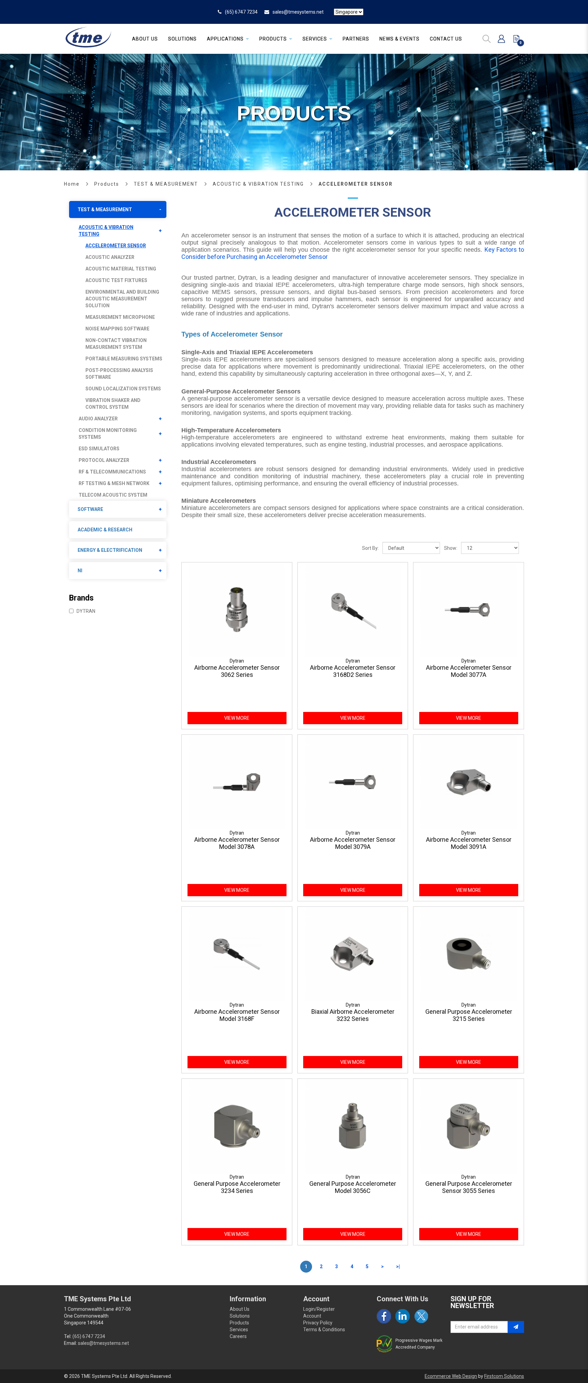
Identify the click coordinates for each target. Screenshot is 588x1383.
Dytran (85, 611)
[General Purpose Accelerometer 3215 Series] (468, 953)
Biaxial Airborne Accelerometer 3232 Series (352, 1015)
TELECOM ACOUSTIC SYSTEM (113, 495)
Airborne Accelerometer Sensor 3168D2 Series (352, 671)
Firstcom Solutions (504, 1376)
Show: (450, 548)
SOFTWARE (90, 509)
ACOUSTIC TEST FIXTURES (116, 280)
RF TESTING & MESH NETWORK (114, 483)
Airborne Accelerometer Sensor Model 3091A (468, 843)
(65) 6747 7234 (241, 12)
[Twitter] (421, 1316)
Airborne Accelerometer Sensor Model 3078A (237, 843)
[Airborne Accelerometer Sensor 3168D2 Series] (353, 609)
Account (312, 1316)
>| (398, 1266)
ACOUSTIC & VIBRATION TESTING (258, 184)
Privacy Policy (317, 1322)
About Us (239, 1309)
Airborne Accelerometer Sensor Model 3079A (352, 843)
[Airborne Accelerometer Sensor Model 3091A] (468, 781)
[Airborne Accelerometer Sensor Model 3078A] (237, 781)
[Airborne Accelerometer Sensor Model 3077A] (468, 609)
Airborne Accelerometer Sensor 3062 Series (237, 671)
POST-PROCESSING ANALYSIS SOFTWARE (119, 374)
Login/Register (319, 1309)
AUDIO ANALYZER (98, 418)
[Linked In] (402, 1316)
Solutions (240, 1316)
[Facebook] (384, 1316)
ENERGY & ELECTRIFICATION (110, 550)
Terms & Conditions (324, 1329)
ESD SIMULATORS (99, 448)
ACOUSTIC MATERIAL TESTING (120, 268)
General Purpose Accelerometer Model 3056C (352, 1187)
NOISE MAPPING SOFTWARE (117, 328)
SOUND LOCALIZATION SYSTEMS (123, 388)
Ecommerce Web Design (451, 1376)
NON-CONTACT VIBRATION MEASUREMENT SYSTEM (116, 344)
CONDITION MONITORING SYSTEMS (108, 434)
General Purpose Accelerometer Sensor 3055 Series (468, 1187)
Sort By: (370, 548)
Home (72, 184)
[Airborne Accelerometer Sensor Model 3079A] (353, 781)
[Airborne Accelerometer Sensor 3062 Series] (237, 609)
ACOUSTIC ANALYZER (109, 257)
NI (80, 570)
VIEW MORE (236, 718)
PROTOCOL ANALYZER (104, 460)
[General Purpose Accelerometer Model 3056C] (353, 1126)
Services (239, 1329)
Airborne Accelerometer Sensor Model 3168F (237, 1015)
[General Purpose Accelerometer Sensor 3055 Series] (468, 1126)
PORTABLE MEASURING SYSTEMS (123, 358)
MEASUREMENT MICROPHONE (120, 317)
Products (106, 184)
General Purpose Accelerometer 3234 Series (237, 1187)
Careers (238, 1336)
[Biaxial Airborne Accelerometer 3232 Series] (353, 953)
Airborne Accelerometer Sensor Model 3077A (468, 671)
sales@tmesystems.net (298, 12)
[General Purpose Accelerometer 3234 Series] (237, 1126)
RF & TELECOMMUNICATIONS (112, 472)
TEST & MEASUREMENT (166, 184)
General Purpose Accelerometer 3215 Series (468, 1015)
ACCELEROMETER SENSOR (355, 184)
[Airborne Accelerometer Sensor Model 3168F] (237, 953)
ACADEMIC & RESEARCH (105, 529)
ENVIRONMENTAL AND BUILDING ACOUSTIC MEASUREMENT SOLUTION (122, 298)
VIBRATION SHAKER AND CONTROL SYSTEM (113, 404)
